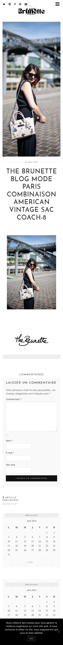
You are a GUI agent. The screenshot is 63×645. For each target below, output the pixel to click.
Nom (9, 440)
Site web (10, 464)
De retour (11, 500)
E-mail (10, 452)
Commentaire (14, 399)
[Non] (58, 631)
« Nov (30, 562)
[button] (58, 4)
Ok (31, 638)
